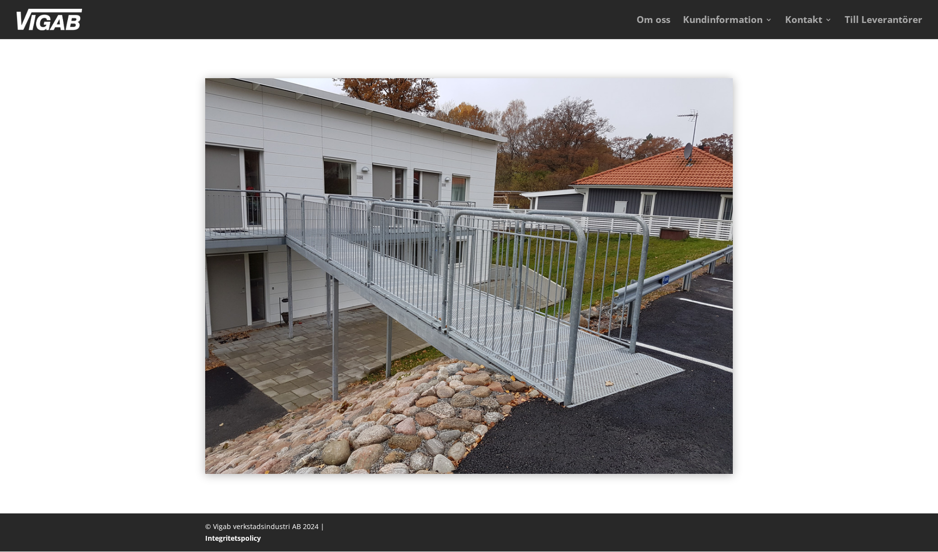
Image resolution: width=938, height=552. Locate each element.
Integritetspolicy (233, 538)
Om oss (653, 21)
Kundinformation (723, 21)
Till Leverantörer (883, 21)
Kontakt (803, 21)
